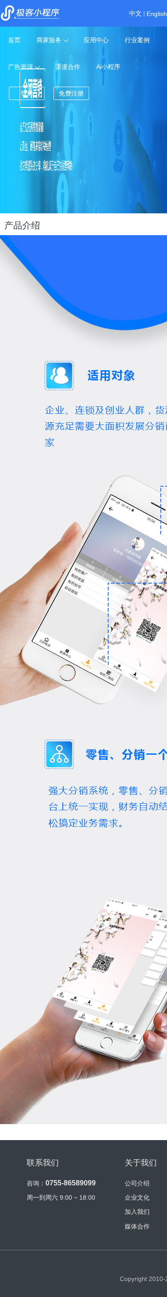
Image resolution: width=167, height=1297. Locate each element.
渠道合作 (67, 66)
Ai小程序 (108, 66)
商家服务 (49, 40)
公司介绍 (137, 1183)
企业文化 (137, 1197)
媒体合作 (137, 1226)
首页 (14, 40)
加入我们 (137, 1211)
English (157, 13)
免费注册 (71, 93)
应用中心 (96, 40)
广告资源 (20, 66)
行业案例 (137, 40)
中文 (135, 13)
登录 (26, 93)
